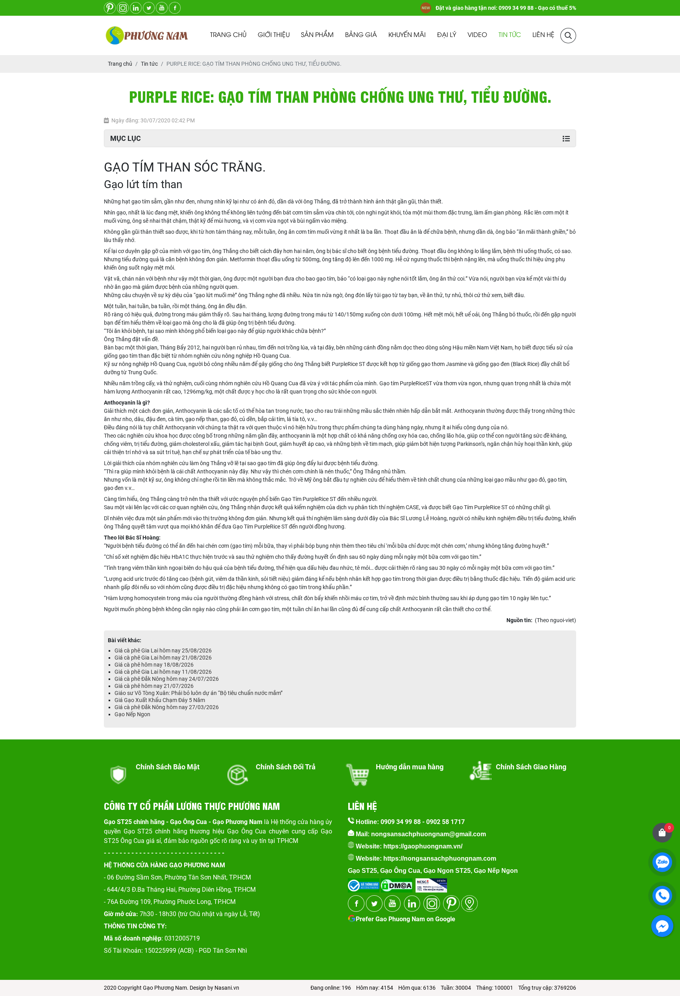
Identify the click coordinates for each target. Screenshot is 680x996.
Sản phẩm (317, 35)
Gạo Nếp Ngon (132, 714)
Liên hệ (543, 35)
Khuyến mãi (407, 35)
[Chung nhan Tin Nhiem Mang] (431, 883)
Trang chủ (228, 35)
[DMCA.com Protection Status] (395, 883)
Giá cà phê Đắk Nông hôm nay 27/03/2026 (167, 707)
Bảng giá (361, 35)
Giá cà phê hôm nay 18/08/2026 (154, 665)
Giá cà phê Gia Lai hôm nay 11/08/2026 (163, 672)
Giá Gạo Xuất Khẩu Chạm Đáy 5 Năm (160, 700)
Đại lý (446, 35)
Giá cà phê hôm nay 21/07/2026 (154, 686)
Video (477, 35)
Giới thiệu (274, 35)
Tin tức (510, 35)
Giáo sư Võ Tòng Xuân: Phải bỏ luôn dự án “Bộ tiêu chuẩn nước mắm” (199, 693)
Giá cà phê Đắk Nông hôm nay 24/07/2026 (167, 679)
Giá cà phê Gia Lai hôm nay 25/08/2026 (163, 650)
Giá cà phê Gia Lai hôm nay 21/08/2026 (163, 657)
